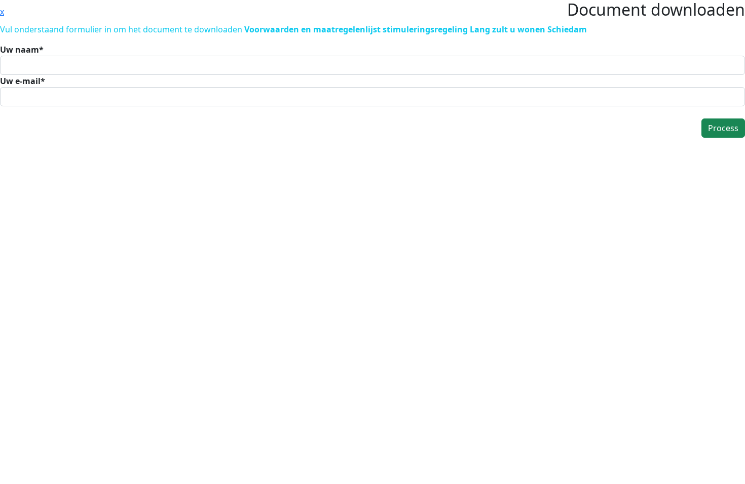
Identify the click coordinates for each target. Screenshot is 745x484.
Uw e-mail (22, 81)
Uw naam (22, 49)
